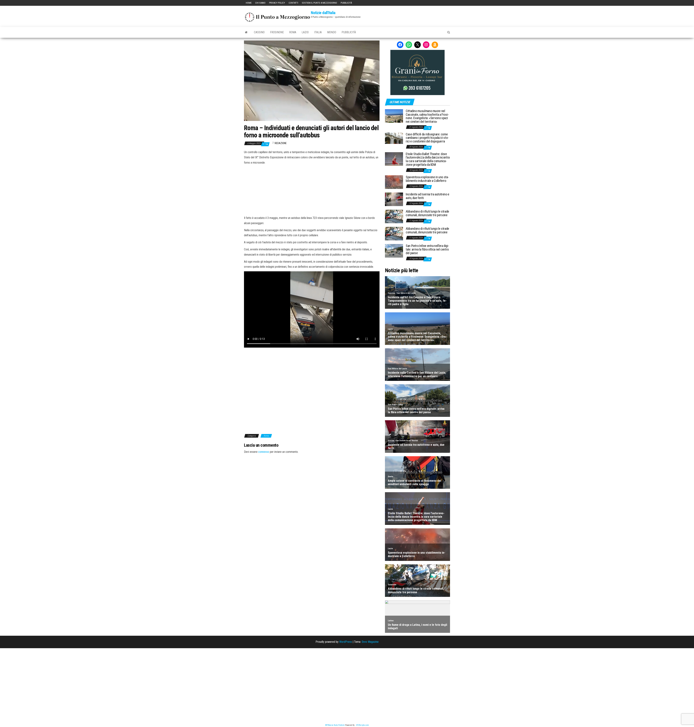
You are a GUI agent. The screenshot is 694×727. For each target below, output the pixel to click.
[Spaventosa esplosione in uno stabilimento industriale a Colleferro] (394, 182)
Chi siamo (260, 2)
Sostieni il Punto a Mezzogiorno (319, 2)
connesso (263, 452)
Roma (292, 32)
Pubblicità (346, 2)
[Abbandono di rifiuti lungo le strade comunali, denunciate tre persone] (394, 216)
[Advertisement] (312, 189)
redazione (281, 143)
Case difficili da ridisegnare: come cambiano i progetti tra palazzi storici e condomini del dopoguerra (427, 137)
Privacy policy (277, 2)
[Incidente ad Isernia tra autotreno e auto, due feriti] (394, 199)
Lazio (305, 32)
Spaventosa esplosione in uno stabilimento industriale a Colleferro (427, 179)
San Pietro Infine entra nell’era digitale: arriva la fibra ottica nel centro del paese (427, 249)
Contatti (293, 2)
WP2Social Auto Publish (335, 725)
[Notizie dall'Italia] (246, 32)
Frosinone (277, 32)
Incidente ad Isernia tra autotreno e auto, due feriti (427, 196)
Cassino (259, 32)
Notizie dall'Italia (323, 12)
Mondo (331, 32)
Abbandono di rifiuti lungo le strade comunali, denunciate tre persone (427, 213)
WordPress (345, 641)
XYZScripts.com (362, 725)
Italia (318, 32)
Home (249, 2)
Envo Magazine (370, 641)
